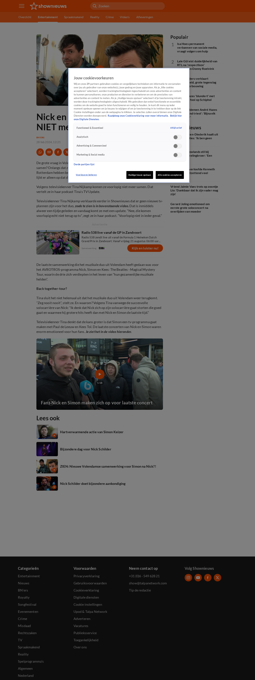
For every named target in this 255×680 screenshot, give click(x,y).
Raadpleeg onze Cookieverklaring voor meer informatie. (138, 116)
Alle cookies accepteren (170, 175)
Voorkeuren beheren (86, 174)
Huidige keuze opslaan (139, 175)
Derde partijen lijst (84, 164)
